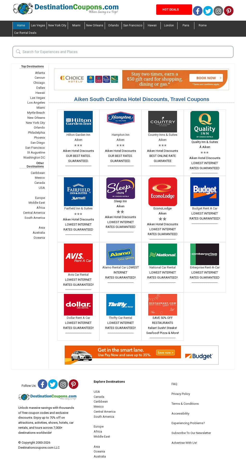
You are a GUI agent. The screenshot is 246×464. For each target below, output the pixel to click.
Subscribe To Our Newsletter (191, 433)
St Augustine (36, 152)
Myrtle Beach (36, 112)
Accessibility (180, 413)
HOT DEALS (170, 9)
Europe (40, 198)
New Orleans (94, 25)
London (169, 25)
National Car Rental (162, 267)
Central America (34, 212)
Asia (42, 227)
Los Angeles (36, 102)
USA (42, 188)
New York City (57, 25)
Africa (41, 207)
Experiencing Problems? (188, 423)
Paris (186, 25)
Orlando (113, 25)
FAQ (174, 384)
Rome (203, 25)
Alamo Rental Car (114, 267)
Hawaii (152, 25)
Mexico (40, 177)
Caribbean (38, 173)
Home (21, 25)
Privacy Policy (181, 394)
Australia (39, 232)
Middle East (37, 202)
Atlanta (40, 73)
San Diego (38, 142)
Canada (39, 182)
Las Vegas (38, 25)
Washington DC (34, 157)
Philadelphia (36, 132)
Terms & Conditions (185, 403)
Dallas (40, 87)
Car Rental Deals (25, 33)
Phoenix (39, 137)
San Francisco (132, 25)
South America (35, 218)
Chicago (39, 82)
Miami (76, 25)
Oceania (39, 237)
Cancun (40, 77)
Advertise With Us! (184, 443)
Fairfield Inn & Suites (78, 208)
